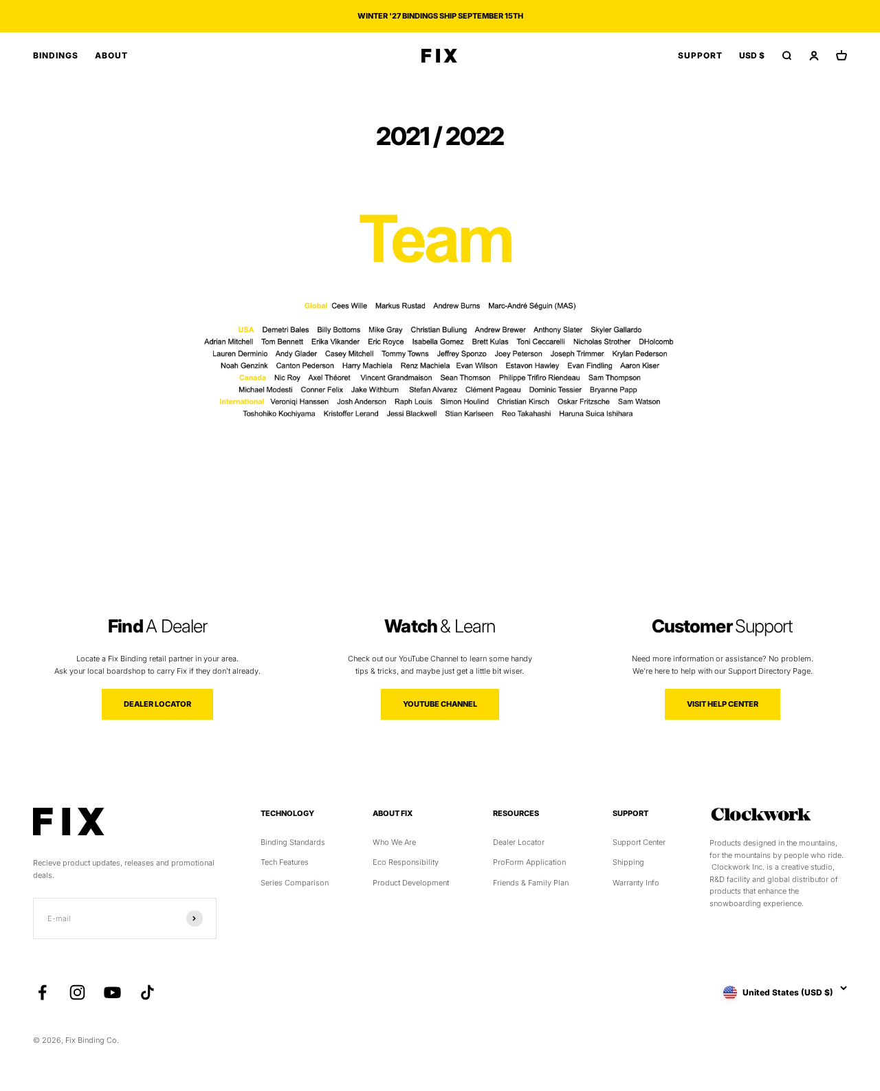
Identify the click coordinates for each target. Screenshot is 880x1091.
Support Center (639, 842)
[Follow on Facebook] (42, 992)
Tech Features (285, 862)
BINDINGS (55, 55)
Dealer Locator (518, 842)
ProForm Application (529, 862)
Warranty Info (636, 883)
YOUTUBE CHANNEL (440, 704)
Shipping (628, 862)
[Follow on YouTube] (112, 992)
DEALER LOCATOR (157, 704)
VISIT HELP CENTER (722, 704)
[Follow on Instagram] (77, 992)
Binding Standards (293, 842)
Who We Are (394, 842)
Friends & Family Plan (531, 883)
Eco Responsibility (406, 862)
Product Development (411, 883)
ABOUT (111, 55)
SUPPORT (700, 55)
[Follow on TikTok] (147, 992)
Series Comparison (295, 883)
